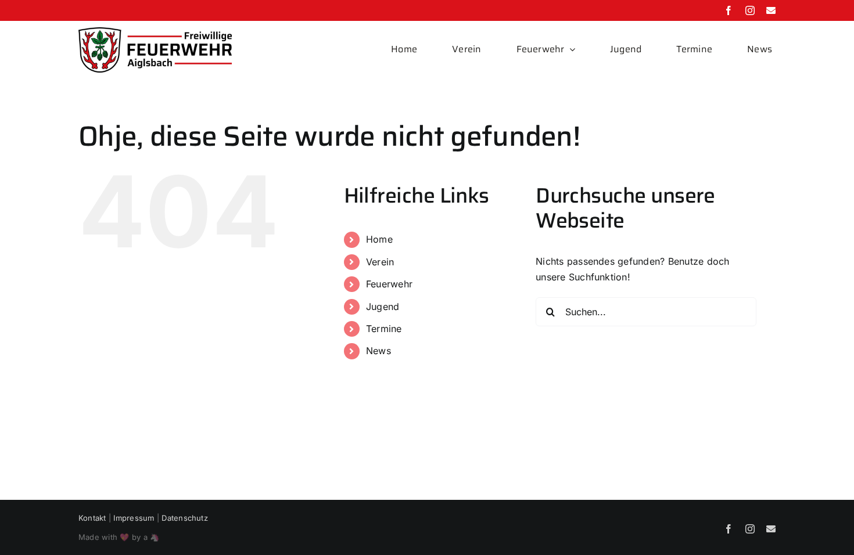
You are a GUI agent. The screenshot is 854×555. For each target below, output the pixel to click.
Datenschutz (185, 517)
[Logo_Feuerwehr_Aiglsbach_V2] (155, 32)
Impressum (133, 517)
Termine (384, 328)
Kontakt (92, 517)
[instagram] (750, 10)
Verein (380, 262)
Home (379, 239)
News (378, 350)
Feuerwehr (389, 284)
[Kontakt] (771, 10)
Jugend (382, 306)
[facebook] (728, 10)
